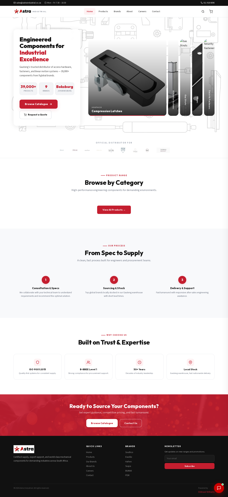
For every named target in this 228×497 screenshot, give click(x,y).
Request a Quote (37, 114)
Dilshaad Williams (206, 492)
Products (103, 11)
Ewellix (128, 457)
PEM (127, 475)
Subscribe (190, 466)
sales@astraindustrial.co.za (28, 2)
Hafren (128, 461)
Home (90, 11)
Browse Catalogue (36, 104)
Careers (142, 11)
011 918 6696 (208, 2)
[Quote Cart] (210, 11)
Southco (129, 452)
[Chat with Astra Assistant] (219, 488)
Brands (117, 11)
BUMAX (128, 470)
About (130, 11)
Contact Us (130, 423)
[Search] (203, 11)
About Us (90, 466)
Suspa (128, 466)
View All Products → (114, 209)
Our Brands (91, 461)
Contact (156, 11)
